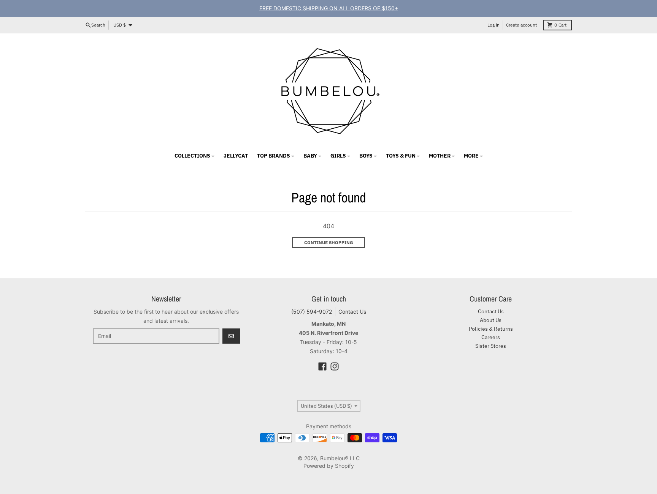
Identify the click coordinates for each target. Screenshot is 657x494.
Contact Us (352, 311)
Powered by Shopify (328, 465)
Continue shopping (328, 242)
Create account (521, 25)
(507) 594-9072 (311, 311)
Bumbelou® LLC (340, 458)
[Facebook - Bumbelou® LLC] (322, 366)
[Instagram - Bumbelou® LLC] (334, 366)
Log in (493, 25)
